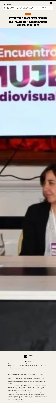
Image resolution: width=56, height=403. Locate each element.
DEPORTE (38, 7)
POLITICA (13, 7)
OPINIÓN (25, 8)
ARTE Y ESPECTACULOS (29, 7)
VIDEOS (30, 8)
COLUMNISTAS (7, 8)
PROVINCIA (6, 7)
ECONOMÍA (44, 7)
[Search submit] (51, 3)
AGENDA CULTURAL (17, 8)
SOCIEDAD (20, 7)
